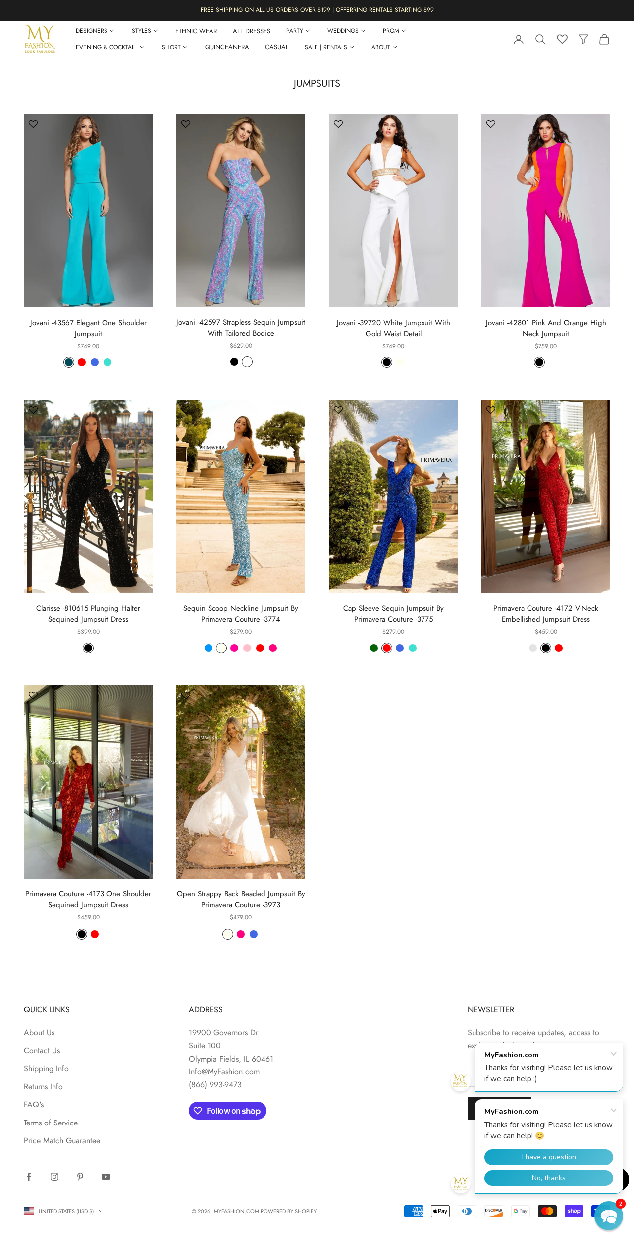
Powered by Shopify (289, 1211)
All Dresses (251, 31)
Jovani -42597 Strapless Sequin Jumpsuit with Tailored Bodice (240, 328)
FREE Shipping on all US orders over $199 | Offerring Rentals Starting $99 (317, 9)
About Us (39, 1032)
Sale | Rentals (326, 47)
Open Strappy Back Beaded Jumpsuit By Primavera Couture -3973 (241, 899)
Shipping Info (46, 1068)
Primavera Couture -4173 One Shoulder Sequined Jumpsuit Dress (88, 899)
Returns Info (43, 1086)
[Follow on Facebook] (29, 1177)
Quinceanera (227, 47)
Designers (91, 30)
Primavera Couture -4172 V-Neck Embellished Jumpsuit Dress (545, 614)
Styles (141, 30)
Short (171, 47)
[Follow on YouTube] (106, 1177)
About (380, 47)
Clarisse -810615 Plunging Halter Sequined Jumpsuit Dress (88, 614)
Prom (391, 30)
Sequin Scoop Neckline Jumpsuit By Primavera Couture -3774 (240, 614)
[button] (608, 1215)
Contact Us (42, 1050)
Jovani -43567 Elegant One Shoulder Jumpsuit (88, 328)
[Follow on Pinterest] (80, 1177)
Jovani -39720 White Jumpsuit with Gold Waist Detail (393, 328)
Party (294, 30)
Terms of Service (51, 1122)
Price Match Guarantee (62, 1140)
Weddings (343, 30)
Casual (277, 47)
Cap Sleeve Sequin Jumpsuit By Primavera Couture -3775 (393, 614)
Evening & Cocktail (107, 47)
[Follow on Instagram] (54, 1177)
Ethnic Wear (196, 31)
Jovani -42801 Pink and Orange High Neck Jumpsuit (546, 328)
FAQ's (34, 1104)
